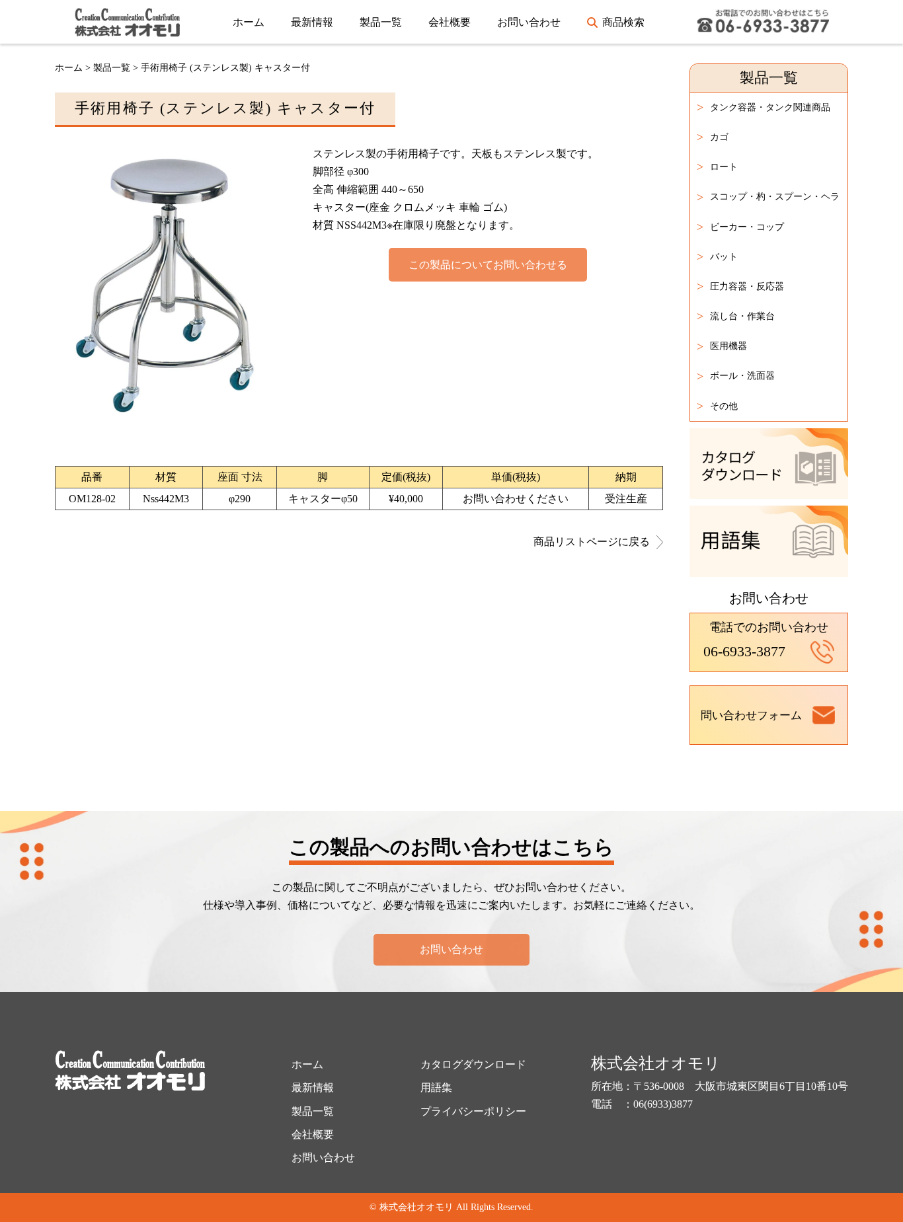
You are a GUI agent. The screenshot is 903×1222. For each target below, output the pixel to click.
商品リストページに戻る (591, 542)
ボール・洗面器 (736, 376)
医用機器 (722, 346)
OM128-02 (92, 498)
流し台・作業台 (736, 316)
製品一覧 (381, 22)
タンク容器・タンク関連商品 (763, 107)
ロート (717, 166)
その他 (717, 405)
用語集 (436, 1087)
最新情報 (312, 22)
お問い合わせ (529, 22)
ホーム (248, 22)
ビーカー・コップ (740, 226)
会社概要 (449, 22)
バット (717, 256)
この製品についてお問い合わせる (488, 264)
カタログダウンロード (473, 1064)
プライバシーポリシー (473, 1111)
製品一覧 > (117, 68)
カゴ (712, 136)
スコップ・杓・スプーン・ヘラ (768, 197)
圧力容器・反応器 (740, 286)
